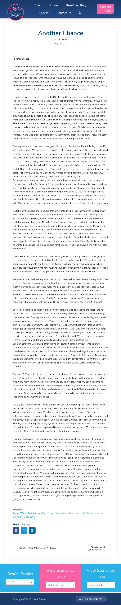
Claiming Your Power (43, 513)
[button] (80, 13)
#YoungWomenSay (22, 513)
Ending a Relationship (24, 516)
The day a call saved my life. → (96, 548)
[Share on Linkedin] (32, 530)
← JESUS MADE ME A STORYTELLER (36, 548)
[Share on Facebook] (16, 530)
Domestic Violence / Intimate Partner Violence (79, 513)
